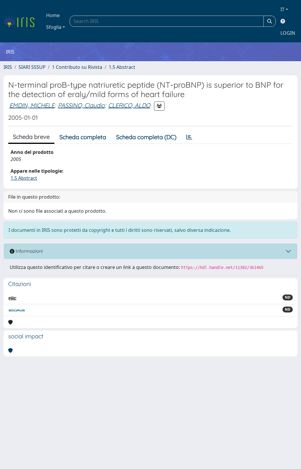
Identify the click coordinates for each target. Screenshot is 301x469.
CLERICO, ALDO (129, 105)
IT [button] (282, 9)
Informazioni (28, 251)
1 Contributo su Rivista (77, 67)
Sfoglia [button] (53, 27)
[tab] (189, 137)
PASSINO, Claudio (81, 105)
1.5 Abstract (122, 67)
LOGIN (287, 33)
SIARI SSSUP (32, 67)
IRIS (8, 67)
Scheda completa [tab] (82, 137)
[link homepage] (21, 21)
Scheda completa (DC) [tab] (146, 137)
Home (53, 15)
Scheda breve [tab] (31, 136)
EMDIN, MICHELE (31, 105)
